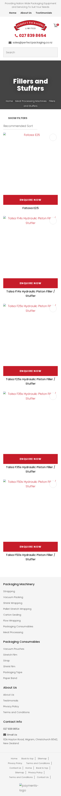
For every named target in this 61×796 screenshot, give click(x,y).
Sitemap (42, 758)
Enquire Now (30, 200)
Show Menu (5, 25)
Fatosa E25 (30, 208)
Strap (6, 660)
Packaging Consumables (18, 626)
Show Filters (17, 118)
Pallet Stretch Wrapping (17, 609)
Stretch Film (10, 654)
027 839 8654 (32, 35)
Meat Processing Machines (31, 101)
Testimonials (44, 12)
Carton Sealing (12, 614)
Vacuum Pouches (13, 649)
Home (12, 12)
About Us (26, 12)
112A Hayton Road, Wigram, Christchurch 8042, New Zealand (30, 741)
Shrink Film (9, 666)
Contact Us (15, 768)
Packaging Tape (12, 672)
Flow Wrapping (12, 620)
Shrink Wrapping (12, 603)
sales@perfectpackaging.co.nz (32, 42)
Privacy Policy (11, 706)
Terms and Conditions (16, 712)
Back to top (27, 758)
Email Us (12, 734)
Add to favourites (53, 137)
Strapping (9, 591)
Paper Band (10, 678)
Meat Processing (13, 632)
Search (54, 52)
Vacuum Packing (13, 597)
